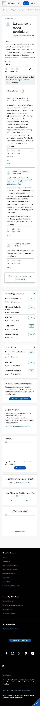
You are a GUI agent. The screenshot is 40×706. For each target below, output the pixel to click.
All (34, 294)
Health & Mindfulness (13, 370)
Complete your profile (20, 501)
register (26, 276)
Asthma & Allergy (11, 334)
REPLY (8, 160)
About (4, 557)
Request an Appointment (20, 640)
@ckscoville (16, 100)
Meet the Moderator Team (10, 565)
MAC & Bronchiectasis (13, 298)
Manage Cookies (27, 690)
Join (25, 3)
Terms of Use (6, 690)
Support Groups (17, 10)
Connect (11, 3)
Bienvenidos (20, 531)
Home (4, 10)
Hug (17, 71)
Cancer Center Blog (8, 601)
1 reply (8, 163)
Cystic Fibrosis (10, 18)
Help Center (6, 581)
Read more (20, 468)
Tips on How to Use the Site (20, 482)
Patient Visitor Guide (8, 613)
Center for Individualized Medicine (12, 605)
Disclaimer (5, 577)
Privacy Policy (17, 690)
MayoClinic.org (6, 675)
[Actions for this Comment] (32, 151)
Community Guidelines (9, 573)
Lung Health (9, 326)
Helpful (12, 71)
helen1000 (25, 35)
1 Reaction (9, 156)
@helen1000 (26, 171)
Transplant (9, 362)
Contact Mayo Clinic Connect (11, 586)
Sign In (33, 3)
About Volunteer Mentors (10, 569)
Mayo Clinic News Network (10, 629)
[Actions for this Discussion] (33, 69)
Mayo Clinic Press (7, 609)
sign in (17, 276)
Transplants (9, 317)
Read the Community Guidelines (18, 426)
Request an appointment (20, 399)
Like (6, 71)
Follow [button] (32, 299)
